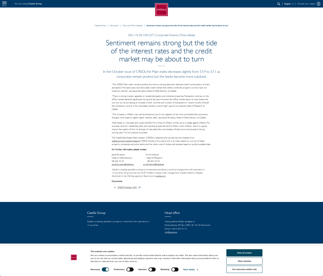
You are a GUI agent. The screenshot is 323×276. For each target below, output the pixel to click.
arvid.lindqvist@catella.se (153, 164)
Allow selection (244, 261)
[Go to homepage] (161, 9)
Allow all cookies (244, 253)
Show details (189, 269)
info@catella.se (171, 232)
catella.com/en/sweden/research (126, 141)
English (287, 3)
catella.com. (161, 176)
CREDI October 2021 (127, 187)
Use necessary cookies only (244, 269)
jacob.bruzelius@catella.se (123, 164)
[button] (4, 4)
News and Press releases (133, 25)
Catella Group (100, 25)
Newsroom (114, 25)
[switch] (130, 269)
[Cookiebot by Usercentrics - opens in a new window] (74, 271)
